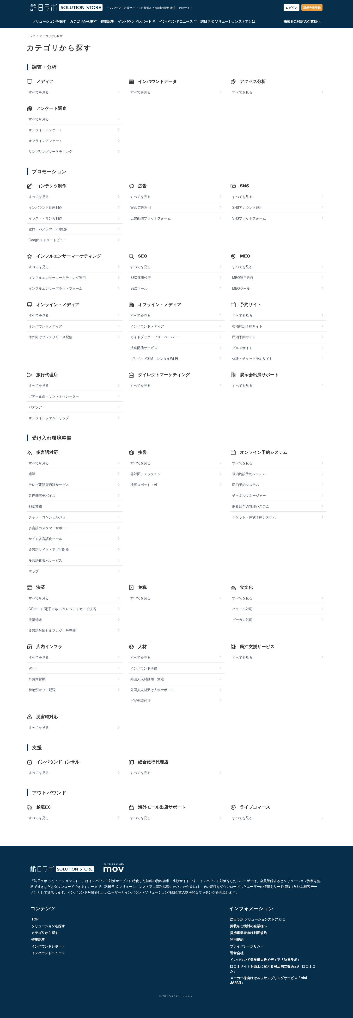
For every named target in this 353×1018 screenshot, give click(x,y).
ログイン (291, 7)
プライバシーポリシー (247, 946)
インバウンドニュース (176, 21)
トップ (31, 36)
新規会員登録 (312, 7)
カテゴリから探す (83, 21)
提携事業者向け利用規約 (248, 932)
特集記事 (107, 21)
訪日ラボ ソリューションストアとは (228, 21)
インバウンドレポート (135, 21)
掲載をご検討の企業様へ (302, 21)
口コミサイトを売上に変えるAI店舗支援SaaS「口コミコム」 (273, 968)
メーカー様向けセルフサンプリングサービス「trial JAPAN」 (268, 980)
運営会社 (236, 952)
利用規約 (236, 939)
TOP (34, 919)
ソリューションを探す (49, 21)
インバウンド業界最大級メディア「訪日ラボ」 (265, 959)
